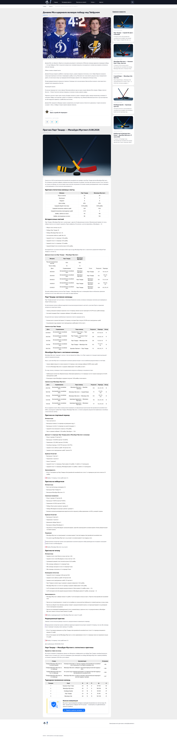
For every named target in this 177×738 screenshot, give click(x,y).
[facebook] (47, 122)
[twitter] (56, 122)
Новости (45, 15)
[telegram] (52, 122)
